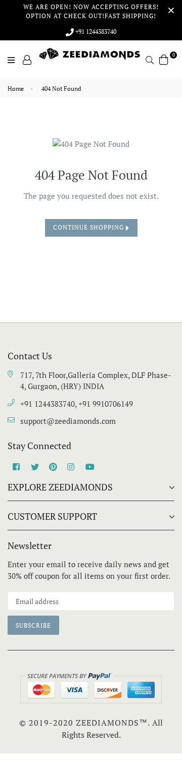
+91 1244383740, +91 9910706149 (76, 404)
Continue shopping (89, 227)
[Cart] (163, 58)
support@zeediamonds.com (68, 421)
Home (16, 88)
